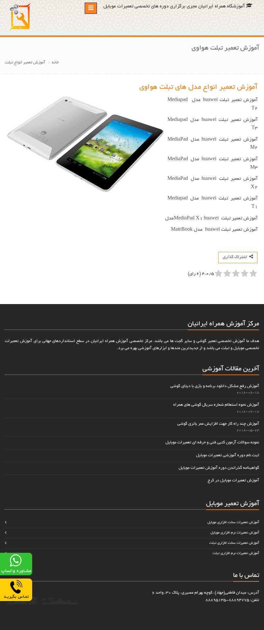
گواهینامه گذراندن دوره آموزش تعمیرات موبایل (219, 468)
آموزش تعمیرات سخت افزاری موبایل (233, 522)
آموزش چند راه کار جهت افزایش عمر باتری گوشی (218, 424)
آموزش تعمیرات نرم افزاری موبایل (235, 533)
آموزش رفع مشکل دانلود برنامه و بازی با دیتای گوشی (214, 386)
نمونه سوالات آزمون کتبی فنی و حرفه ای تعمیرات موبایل (212, 442)
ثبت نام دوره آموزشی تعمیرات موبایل (227, 455)
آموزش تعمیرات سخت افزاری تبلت (234, 543)
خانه (55, 62)
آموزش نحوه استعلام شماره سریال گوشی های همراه (216, 405)
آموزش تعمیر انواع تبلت (25, 62)
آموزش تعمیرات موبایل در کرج (233, 480)
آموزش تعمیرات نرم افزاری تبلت (235, 553)
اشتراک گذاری (236, 257)
